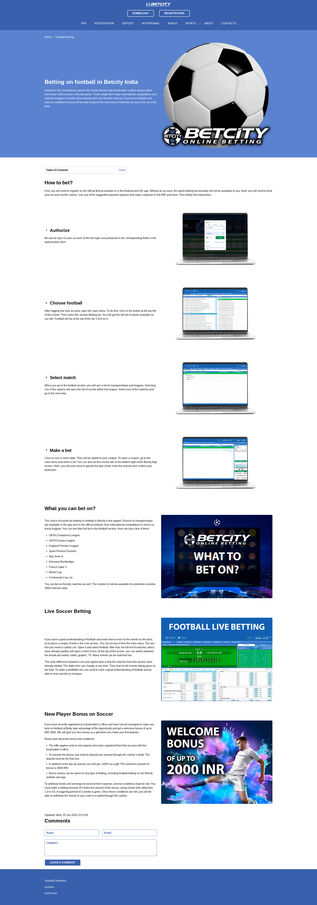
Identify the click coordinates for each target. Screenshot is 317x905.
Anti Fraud (51, 893)
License (49, 887)
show (122, 170)
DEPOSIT (128, 23)
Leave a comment (62, 862)
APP (84, 23)
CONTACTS (228, 23)
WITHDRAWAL (151, 23)
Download (141, 13)
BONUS (172, 23)
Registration (174, 13)
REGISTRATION (104, 23)
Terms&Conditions (55, 880)
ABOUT (208, 23)
